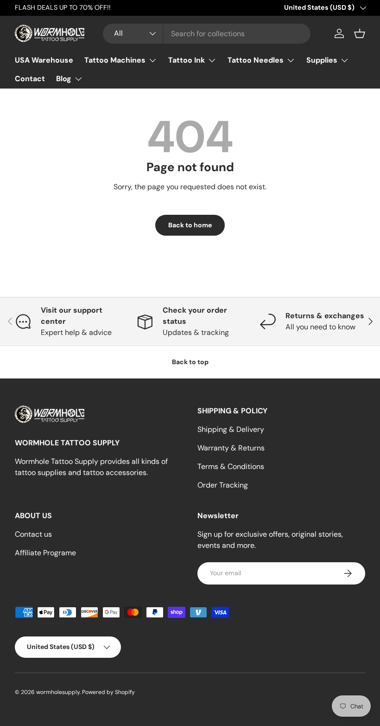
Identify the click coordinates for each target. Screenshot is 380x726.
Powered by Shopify (108, 692)
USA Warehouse (44, 60)
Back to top (190, 362)
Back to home (190, 225)
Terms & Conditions (230, 466)
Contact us (33, 534)
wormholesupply (58, 692)
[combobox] (206, 34)
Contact (30, 79)
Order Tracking (222, 485)
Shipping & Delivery (230, 429)
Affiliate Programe (45, 553)
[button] (359, 33)
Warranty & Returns (231, 448)
